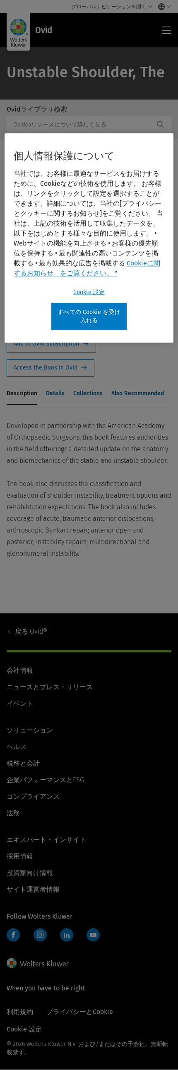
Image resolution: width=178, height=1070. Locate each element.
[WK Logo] (38, 963)
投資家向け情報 (30, 873)
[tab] (22, 394)
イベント (20, 704)
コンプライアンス (33, 796)
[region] (89, 238)
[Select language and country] (162, 6)
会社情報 (20, 670)
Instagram (40, 934)
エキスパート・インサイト (46, 840)
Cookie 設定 (89, 292)
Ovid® (31, 631)
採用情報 (20, 856)
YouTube (93, 934)
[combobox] (80, 124)
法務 (13, 813)
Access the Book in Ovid (50, 368)
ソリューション (30, 730)
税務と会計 (23, 763)
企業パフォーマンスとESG (45, 780)
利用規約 (20, 1012)
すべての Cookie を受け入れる (89, 316)
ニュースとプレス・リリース (50, 687)
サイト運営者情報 (33, 889)
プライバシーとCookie (79, 1012)
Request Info (51, 344)
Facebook (13, 934)
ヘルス (16, 747)
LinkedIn (66, 934)
